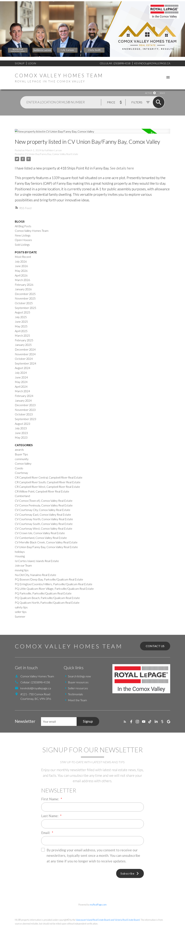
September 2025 (25, 307)
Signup (19, 63)
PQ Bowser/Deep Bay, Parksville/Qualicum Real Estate (49, 579)
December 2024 (25, 349)
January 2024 (23, 400)
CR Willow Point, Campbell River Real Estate (42, 491)
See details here (122, 168)
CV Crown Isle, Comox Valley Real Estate (40, 533)
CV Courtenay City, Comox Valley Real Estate (42, 510)
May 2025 (21, 326)
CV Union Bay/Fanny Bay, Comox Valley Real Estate (51, 154)
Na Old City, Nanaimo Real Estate (35, 575)
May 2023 (21, 437)
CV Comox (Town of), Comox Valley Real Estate (43, 500)
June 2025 (21, 321)
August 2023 (22, 423)
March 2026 (22, 280)
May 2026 (21, 270)
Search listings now (79, 676)
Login (32, 63)
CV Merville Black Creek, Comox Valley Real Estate (46, 542)
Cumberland (22, 496)
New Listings (23, 235)
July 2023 (21, 428)
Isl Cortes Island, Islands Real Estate (37, 561)
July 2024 (21, 372)
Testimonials (75, 694)
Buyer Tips (21, 454)
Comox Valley (23, 463)
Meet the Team (77, 700)
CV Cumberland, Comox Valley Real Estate (41, 537)
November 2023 (25, 409)
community (22, 459)
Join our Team (23, 565)
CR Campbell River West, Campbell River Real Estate (47, 486)
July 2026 (21, 261)
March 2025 (22, 335)
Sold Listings (22, 244)
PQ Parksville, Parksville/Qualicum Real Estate (43, 593)
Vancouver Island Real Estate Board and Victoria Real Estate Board (108, 919)
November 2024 (25, 354)
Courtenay (21, 472)
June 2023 (21, 433)
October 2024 (24, 358)
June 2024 (21, 377)
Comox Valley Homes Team (31, 230)
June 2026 (21, 266)
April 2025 (21, 331)
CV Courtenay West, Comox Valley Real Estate (43, 528)
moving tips (22, 570)
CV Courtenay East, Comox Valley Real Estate (43, 514)
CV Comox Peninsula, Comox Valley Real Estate (44, 505)
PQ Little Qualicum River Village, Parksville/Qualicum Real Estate (54, 588)
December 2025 (25, 293)
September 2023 (25, 419)
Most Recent (23, 256)
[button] (125, 721)
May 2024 (21, 381)
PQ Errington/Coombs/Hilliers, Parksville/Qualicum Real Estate (53, 584)
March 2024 (22, 391)
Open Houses (23, 240)
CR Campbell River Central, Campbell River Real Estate (48, 477)
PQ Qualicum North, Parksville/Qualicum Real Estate (47, 602)
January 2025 (23, 344)
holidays (20, 551)
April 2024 (21, 386)
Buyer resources (78, 682)
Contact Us (155, 646)
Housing (20, 556)
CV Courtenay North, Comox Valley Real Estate (44, 519)
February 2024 (24, 395)
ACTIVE (148, 93)
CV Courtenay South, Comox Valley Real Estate (44, 523)
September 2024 (25, 363)
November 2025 (25, 298)
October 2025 (24, 303)
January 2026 (23, 289)
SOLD (162, 93)
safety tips (21, 607)
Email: (46, 833)
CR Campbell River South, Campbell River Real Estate (47, 482)
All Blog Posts (23, 226)
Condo (19, 468)
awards (19, 449)
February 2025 (24, 340)
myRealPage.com (98, 904)
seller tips (21, 611)
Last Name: (50, 816)
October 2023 (24, 414)
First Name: (50, 799)
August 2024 (22, 368)
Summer (20, 616)
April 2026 (21, 275)
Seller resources (78, 688)
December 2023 (25, 405)
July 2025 (21, 317)
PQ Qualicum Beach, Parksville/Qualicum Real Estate (47, 597)
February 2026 (24, 284)
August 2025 (22, 312)
